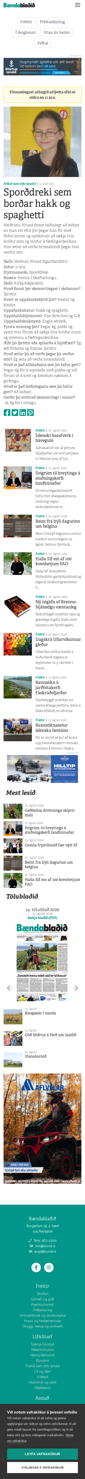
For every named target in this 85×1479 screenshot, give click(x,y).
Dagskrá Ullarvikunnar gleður (58, 642)
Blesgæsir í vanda (40, 1013)
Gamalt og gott (42, 1299)
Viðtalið (42, 1377)
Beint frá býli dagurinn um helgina (57, 523)
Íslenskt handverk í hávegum (54, 438)
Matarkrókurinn (42, 1350)
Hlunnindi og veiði (42, 1382)
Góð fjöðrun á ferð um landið (50, 1034)
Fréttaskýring (52, 21)
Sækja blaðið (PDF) (42, 918)
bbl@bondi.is (44, 1246)
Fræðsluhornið (42, 1305)
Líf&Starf (42, 1337)
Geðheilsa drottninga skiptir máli (50, 812)
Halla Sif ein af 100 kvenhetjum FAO (53, 561)
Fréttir (26, 21)
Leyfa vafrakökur (42, 1454)
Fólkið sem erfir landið (20, 184)
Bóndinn (42, 1361)
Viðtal (42, 43)
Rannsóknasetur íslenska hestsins (51, 727)
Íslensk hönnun (42, 1344)
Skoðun (42, 1294)
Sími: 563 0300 (45, 1240)
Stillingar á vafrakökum (42, 1467)
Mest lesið (20, 793)
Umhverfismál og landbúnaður (42, 1315)
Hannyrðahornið (42, 1355)
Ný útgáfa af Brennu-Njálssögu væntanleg (56, 604)
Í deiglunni (25, 32)
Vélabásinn (42, 1388)
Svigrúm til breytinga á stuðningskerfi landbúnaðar (57, 478)
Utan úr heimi (56, 32)
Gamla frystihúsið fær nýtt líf (51, 845)
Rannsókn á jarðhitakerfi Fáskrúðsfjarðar (51, 687)
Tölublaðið (22, 896)
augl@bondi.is (45, 1251)
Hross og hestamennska (42, 1321)
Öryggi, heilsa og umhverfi (42, 1326)
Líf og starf (42, 1371)
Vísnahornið (36, 1056)
